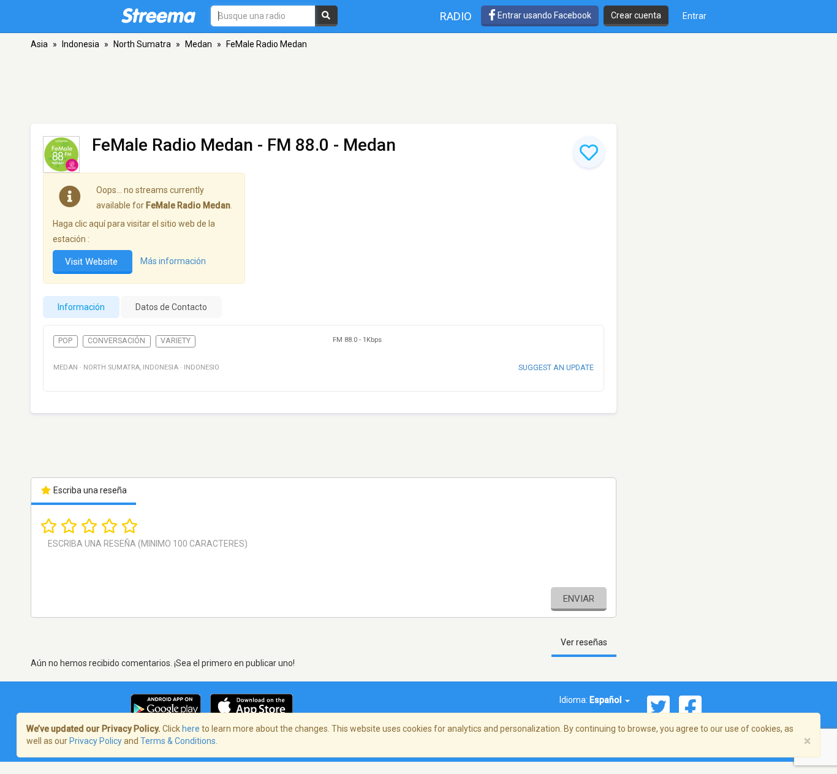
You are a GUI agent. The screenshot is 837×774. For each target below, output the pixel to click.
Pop (65, 340)
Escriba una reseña (89, 490)
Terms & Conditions (178, 741)
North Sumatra (142, 44)
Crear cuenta (636, 15)
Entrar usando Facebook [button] (543, 15)
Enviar (578, 598)
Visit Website (92, 261)
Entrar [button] (694, 16)
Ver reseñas (584, 642)
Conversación (116, 340)
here (191, 729)
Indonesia (80, 44)
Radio (456, 16)
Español (606, 700)
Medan (198, 44)
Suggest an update (556, 367)
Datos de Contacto (171, 307)
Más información (173, 261)
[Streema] (158, 15)
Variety (176, 340)
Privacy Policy (95, 741)
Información (81, 307)
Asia (39, 44)
